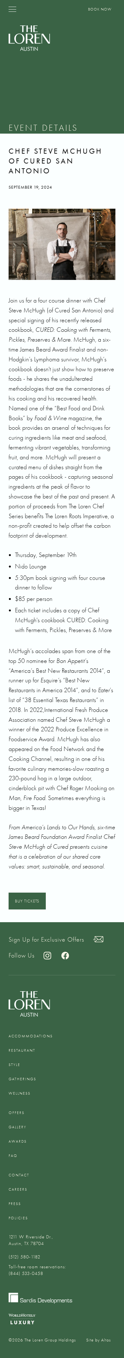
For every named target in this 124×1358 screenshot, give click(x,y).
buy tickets (27, 901)
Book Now (100, 9)
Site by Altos (98, 1340)
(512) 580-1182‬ (24, 1257)
